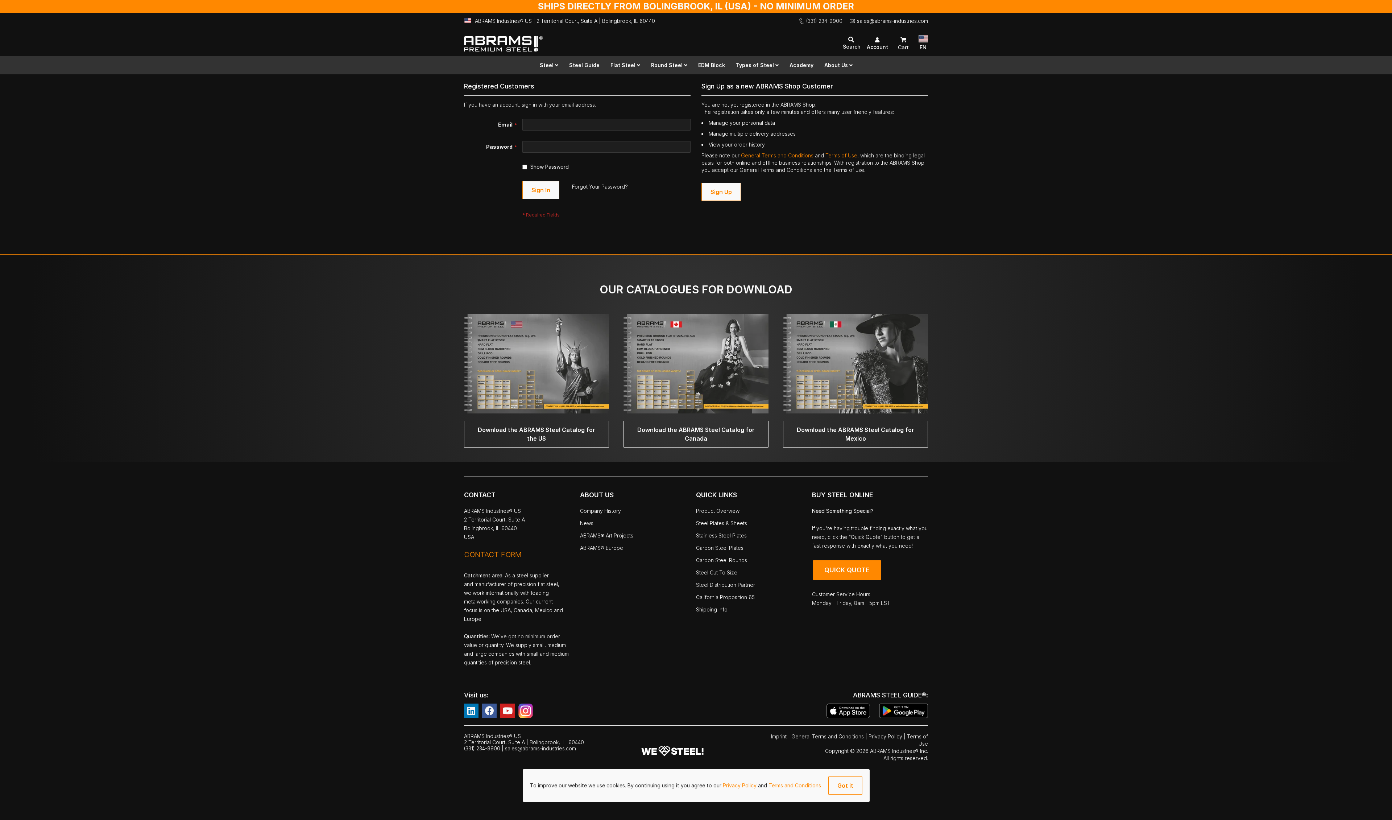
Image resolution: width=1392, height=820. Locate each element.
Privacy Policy (740, 785)
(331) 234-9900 (824, 21)
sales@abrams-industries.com (892, 21)
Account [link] (877, 47)
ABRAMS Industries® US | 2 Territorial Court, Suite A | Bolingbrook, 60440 (565, 21)
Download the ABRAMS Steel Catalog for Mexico (855, 434)
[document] (696, 785)
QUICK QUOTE (847, 570)
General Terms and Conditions (778, 155)
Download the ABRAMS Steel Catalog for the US (536, 434)
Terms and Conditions (794, 785)
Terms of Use (841, 155)
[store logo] (580, 40)
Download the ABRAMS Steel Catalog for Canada (696, 434)
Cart (903, 47)
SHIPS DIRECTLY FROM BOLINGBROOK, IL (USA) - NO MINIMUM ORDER (696, 6)
